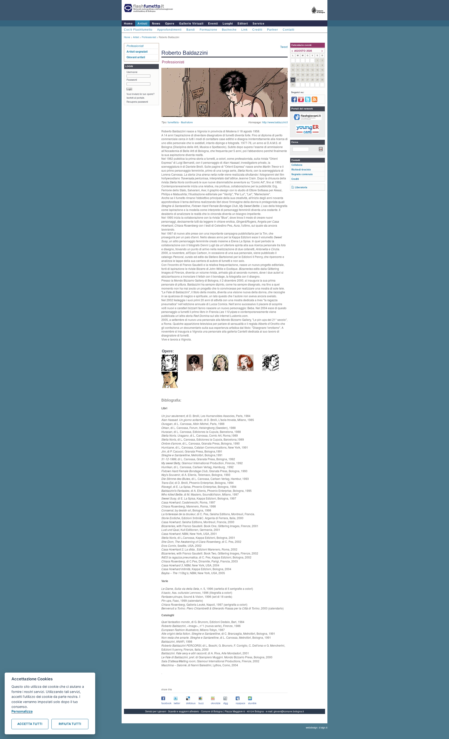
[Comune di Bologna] (318, 15)
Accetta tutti (29, 724)
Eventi (213, 23)
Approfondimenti (169, 29)
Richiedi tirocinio (301, 169)
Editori (243, 23)
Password (132, 79)
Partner (272, 29)
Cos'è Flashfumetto (138, 29)
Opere (169, 23)
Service (258, 23)
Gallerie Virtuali (191, 23)
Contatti (288, 29)
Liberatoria (301, 187)
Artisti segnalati (137, 51)
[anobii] (301, 101)
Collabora (296, 165)
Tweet (284, 47)
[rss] (314, 101)
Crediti (257, 29)
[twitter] (308, 101)
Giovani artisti (136, 57)
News (156, 23)
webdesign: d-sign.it (316, 727)
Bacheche (229, 29)
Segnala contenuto (302, 174)
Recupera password (137, 101)
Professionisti (149, 37)
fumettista (173, 122)
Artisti (142, 23)
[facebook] (294, 101)
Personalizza (22, 711)
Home (128, 23)
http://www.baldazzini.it (275, 122)
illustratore (187, 122)
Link (244, 29)
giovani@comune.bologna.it (289, 711)
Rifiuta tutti (70, 724)
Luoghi (228, 23)
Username (132, 72)
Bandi (190, 29)
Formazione (208, 29)
